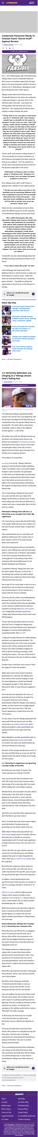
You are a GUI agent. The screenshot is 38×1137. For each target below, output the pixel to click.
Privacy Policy (23, 1109)
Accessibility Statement (26, 1116)
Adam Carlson (9, 45)
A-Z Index (4, 1119)
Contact (4, 1102)
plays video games (27, 609)
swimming (6, 834)
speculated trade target (20, 724)
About (3, 1099)
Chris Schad (8, 382)
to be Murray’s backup (27, 442)
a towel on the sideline (23, 859)
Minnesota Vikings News (14, 359)
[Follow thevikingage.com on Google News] (33, 294)
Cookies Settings (24, 1119)
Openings (21, 1099)
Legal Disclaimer (7, 1116)
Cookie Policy (23, 1112)
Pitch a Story (6, 1109)
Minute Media (10, 1124)
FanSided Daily (23, 1106)
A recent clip (6, 463)
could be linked (23, 740)
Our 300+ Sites (23, 1102)
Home (3, 359)
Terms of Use (6, 1112)
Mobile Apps (6, 1106)
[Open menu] (3, 3)
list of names (10, 892)
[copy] (13, 48)
